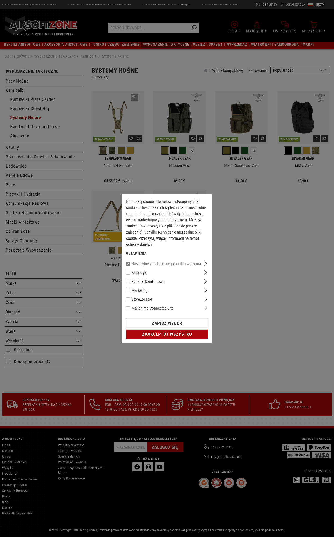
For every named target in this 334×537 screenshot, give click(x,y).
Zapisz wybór (167, 323)
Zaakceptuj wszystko (167, 334)
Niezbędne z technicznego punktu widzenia (166, 263)
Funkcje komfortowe (148, 281)
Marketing (140, 290)
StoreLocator (142, 299)
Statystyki (139, 272)
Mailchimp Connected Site (152, 308)
